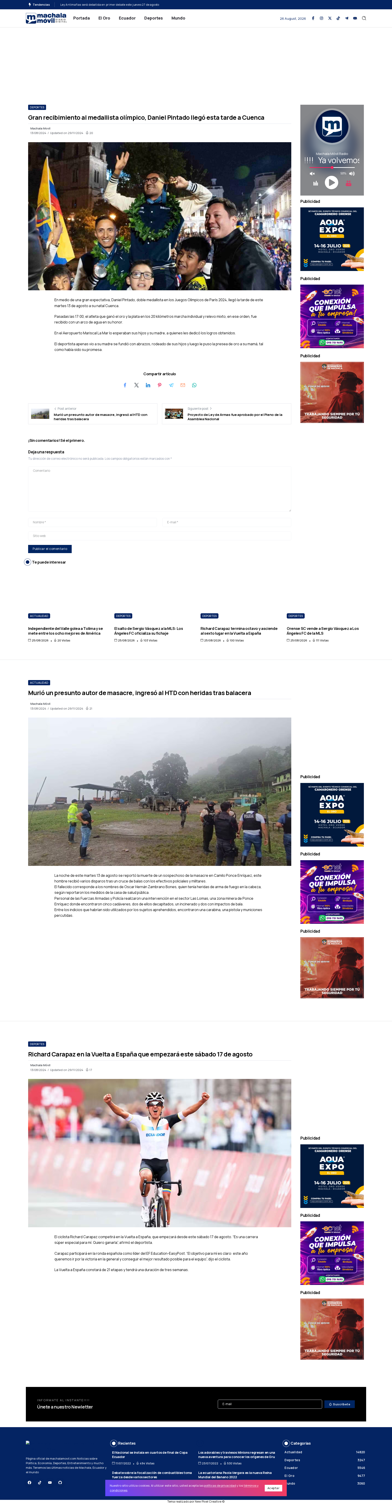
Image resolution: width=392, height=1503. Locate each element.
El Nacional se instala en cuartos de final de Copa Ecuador (150, 1454)
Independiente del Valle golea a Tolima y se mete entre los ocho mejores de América (65, 631)
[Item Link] (67, 595)
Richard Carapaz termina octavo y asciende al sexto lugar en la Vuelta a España (116, 5)
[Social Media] (313, 18)
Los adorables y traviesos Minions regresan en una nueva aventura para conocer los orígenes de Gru (236, 1454)
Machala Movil (40, 128)
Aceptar (273, 1488)
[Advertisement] (196, 61)
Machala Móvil (40, 704)
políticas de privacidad (220, 1485)
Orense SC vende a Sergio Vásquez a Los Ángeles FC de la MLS (323, 631)
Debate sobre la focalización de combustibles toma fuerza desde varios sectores (152, 1475)
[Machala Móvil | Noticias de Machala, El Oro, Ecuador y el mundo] (46, 17)
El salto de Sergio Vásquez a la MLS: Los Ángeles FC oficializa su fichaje (148, 631)
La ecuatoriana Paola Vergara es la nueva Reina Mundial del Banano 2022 (235, 1475)
